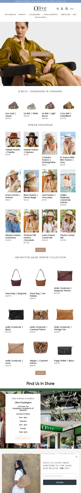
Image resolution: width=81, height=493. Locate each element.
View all (40, 250)
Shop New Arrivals (40, 54)
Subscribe (59, 482)
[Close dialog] (76, 456)
